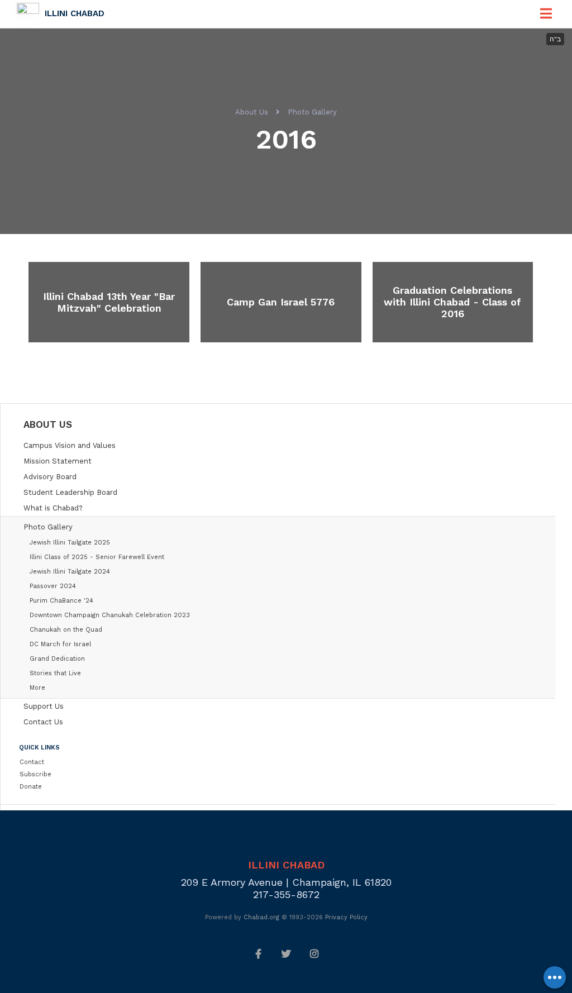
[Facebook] (258, 952)
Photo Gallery (312, 112)
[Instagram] (314, 952)
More (37, 687)
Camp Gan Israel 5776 (281, 302)
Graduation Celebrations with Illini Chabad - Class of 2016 (452, 301)
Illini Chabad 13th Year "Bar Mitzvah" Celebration (109, 302)
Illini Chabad (74, 13)
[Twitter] (286, 952)
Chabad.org (261, 917)
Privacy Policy (346, 917)
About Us (251, 112)
